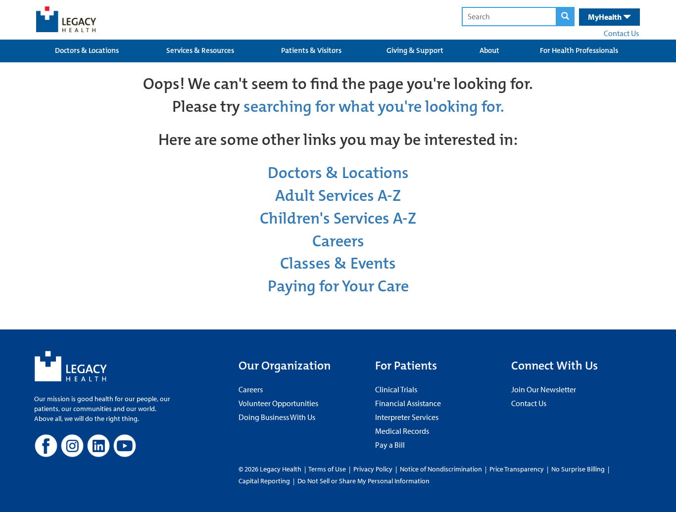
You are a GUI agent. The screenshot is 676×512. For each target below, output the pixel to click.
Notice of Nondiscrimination (441, 469)
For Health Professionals (579, 50)
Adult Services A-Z (338, 196)
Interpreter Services (406, 417)
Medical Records (402, 431)
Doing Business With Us (277, 417)
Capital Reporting (264, 480)
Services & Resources (200, 50)
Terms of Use (327, 469)
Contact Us (621, 33)
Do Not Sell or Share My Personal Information (363, 480)
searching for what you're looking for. (373, 106)
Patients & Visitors (311, 50)
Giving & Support (414, 50)
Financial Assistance (408, 403)
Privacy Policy (372, 469)
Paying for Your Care (338, 286)
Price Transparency (516, 469)
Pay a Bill (390, 445)
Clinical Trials (396, 389)
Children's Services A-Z (338, 218)
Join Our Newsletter (543, 389)
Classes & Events (338, 263)
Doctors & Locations (87, 50)
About (489, 50)
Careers (338, 241)
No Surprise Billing (578, 469)
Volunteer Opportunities (278, 403)
